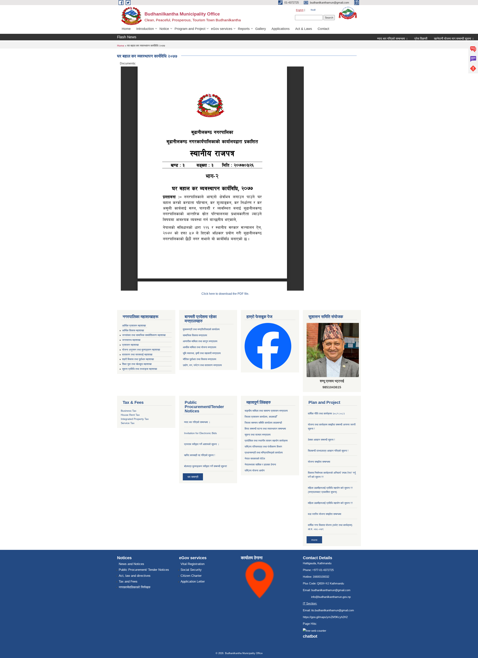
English (300, 10)
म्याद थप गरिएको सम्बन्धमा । (383, 38)
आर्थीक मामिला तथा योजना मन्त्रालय (199, 347)
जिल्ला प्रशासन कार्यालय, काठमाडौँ (261, 416)
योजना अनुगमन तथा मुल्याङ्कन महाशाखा (141, 349)
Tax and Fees (128, 581)
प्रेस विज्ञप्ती (412, 38)
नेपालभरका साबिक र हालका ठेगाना (260, 464)
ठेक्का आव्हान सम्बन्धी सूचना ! (321, 439)
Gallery (260, 29)
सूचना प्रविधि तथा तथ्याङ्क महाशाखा (139, 368)
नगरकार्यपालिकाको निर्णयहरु (134, 587)
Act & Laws (303, 29)
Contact (323, 29)
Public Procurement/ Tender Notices (144, 570)
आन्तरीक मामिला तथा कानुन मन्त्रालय (200, 341)
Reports (244, 29)
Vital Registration (192, 564)
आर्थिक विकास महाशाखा (133, 330)
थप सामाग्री (192, 476)
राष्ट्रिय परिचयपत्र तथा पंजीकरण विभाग (263, 446)
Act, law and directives (134, 576)
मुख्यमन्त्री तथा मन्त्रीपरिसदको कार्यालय (201, 329)
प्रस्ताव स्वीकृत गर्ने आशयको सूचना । (201, 444)
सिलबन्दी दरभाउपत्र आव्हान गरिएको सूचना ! (328, 450)
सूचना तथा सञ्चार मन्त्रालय (258, 434)
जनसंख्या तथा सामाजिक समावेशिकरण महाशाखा (144, 335)
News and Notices (131, 564)
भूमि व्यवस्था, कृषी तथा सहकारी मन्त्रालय (202, 353)
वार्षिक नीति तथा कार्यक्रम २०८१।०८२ (326, 413)
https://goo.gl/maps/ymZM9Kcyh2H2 (325, 617)
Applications (280, 29)
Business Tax (128, 410)
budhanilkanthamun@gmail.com (330, 590)
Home (126, 29)
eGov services (221, 29)
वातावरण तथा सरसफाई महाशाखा (137, 354)
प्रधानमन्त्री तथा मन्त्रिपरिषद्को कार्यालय (264, 452)
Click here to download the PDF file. (225, 293)
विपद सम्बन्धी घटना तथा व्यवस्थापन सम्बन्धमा (265, 428)
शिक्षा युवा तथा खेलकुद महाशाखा (137, 364)
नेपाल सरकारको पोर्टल (255, 458)
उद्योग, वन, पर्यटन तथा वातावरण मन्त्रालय (202, 365)
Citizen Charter (191, 576)
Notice (164, 29)
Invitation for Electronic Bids (200, 433)
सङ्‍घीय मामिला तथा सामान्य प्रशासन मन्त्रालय (266, 410)
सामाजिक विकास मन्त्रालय (195, 335)
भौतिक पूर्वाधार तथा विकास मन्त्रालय (199, 359)
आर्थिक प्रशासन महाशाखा (134, 325)
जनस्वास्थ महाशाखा (131, 339)
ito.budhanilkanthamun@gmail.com (332, 610)
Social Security (191, 570)
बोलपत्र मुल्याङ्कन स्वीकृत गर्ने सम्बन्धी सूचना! (205, 466)
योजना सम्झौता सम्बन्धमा (319, 461)
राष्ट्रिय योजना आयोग (255, 470)
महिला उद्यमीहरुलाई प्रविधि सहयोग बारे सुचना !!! (330, 502)
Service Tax (127, 423)
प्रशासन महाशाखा (130, 344)
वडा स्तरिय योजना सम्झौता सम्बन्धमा (324, 514)
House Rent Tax (130, 414)
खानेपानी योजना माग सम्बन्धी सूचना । (445, 38)
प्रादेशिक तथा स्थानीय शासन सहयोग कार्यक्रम (266, 440)
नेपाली (313, 10)
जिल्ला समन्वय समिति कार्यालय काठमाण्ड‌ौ (263, 422)
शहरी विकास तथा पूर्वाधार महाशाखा (138, 359)
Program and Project (190, 29)
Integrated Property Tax (135, 418)
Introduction (145, 29)
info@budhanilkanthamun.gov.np (331, 596)
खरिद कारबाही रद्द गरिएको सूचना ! (199, 455)
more (314, 539)
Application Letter (193, 581)
